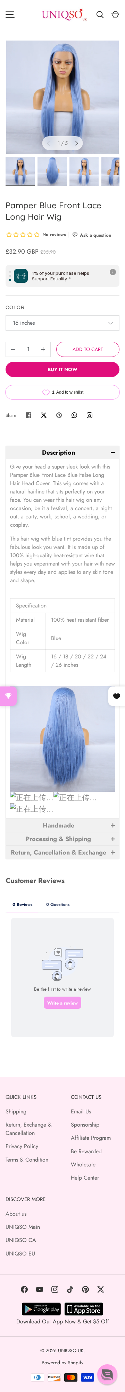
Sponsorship (85, 1125)
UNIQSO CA (21, 1240)
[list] (62, 97)
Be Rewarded (86, 1151)
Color (15, 307)
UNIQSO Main (23, 1227)
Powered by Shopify (62, 1362)
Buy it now (62, 369)
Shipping (16, 1111)
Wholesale (83, 1164)
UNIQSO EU (20, 1254)
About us (16, 1214)
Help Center (85, 1178)
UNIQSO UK (71, 1350)
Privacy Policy (22, 1146)
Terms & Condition (27, 1160)
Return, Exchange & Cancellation (29, 1129)
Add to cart (88, 349)
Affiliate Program (91, 1138)
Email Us (81, 1111)
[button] (62, 452)
